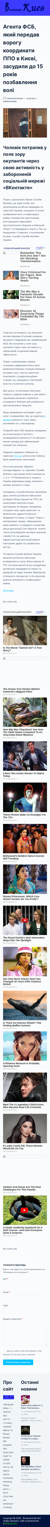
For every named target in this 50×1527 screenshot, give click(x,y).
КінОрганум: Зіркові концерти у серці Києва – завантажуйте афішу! (31, 1440)
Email (6, 1292)
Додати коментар (12, 1319)
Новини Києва (10, 101)
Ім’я (5, 1279)
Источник (8, 590)
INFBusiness (11, 1523)
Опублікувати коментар (18, 1362)
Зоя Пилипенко (29, 1411)
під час (18, 455)
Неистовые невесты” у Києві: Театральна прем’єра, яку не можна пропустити (32, 1409)
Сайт (5, 1305)
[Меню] (45, 8)
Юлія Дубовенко (29, 1473)
